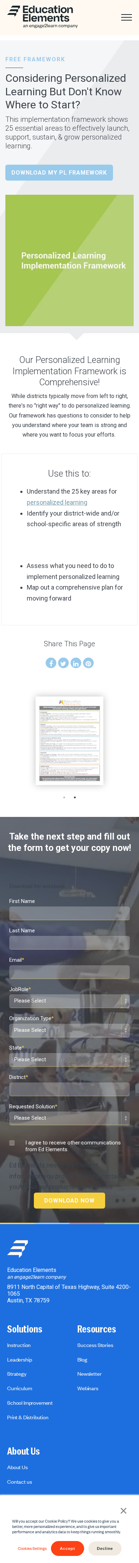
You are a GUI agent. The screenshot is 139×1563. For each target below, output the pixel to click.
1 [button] (64, 797)
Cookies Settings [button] (32, 1548)
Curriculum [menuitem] (19, 1388)
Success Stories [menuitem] (95, 1344)
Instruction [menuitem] (19, 1344)
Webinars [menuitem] (87, 1388)
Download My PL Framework (59, 172)
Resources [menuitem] (96, 1329)
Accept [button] (67, 1548)
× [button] (123, 1509)
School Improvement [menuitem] (30, 1402)
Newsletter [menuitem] (89, 1373)
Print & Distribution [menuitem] (27, 1417)
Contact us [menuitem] (19, 1481)
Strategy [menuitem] (16, 1373)
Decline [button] (105, 1548)
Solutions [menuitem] (24, 1329)
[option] (69, 740)
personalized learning (57, 502)
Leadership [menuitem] (19, 1359)
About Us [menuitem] (23, 1451)
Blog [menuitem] (82, 1359)
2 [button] (74, 797)
